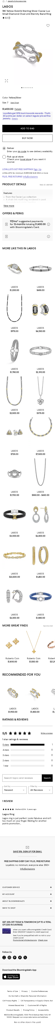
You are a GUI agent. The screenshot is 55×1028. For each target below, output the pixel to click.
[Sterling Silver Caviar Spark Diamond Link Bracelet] (40, 350)
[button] (27, 57)
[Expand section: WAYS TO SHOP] (27, 908)
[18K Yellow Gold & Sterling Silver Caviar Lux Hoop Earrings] (40, 555)
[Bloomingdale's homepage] (3, 1)
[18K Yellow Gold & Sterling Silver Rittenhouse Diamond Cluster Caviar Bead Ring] (14, 269)
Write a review (47, 733)
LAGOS (7, 6)
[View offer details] (27, 224)
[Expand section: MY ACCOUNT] (27, 894)
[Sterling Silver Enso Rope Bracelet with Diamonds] (14, 350)
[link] (14, 288)
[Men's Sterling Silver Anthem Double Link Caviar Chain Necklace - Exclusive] (40, 473)
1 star (6, 766)
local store (25, 159)
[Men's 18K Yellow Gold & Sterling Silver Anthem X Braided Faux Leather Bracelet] (14, 514)
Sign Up (37, 169)
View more (9, 206)
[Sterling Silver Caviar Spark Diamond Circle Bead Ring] (14, 473)
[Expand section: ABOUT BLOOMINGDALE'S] (27, 901)
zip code (22, 151)
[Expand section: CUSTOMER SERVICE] (27, 887)
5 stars (6, 744)
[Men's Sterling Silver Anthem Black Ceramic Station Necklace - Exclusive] (14, 309)
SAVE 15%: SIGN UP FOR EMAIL (27, 851)
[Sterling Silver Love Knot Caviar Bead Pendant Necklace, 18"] (40, 391)
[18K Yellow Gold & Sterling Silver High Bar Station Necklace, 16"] (14, 391)
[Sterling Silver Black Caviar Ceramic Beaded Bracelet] (40, 269)
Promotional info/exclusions (25, 940)
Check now (43, 940)
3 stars (6, 755)
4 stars (6, 750)
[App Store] (11, 977)
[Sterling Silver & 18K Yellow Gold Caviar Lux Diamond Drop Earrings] (40, 514)
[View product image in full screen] (6, 81)
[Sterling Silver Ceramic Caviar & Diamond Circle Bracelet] (40, 596)
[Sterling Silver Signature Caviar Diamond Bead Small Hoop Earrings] (14, 596)
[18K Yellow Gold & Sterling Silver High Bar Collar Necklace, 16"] (40, 432)
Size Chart (15, 103)
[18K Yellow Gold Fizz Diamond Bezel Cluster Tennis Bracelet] (14, 555)
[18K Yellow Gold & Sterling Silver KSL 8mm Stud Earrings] (14, 432)
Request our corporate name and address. (30, 1017)
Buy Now (27, 138)
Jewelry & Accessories (17, 1)
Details (18, 109)
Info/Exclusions (30, 177)
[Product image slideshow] (27, 57)
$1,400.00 (7, 109)
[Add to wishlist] (48, 25)
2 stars (6, 760)
